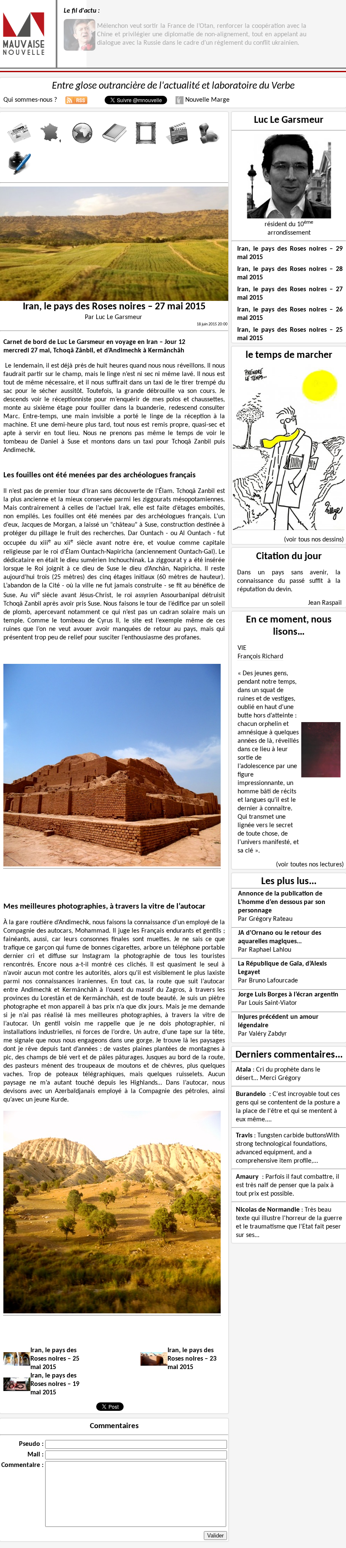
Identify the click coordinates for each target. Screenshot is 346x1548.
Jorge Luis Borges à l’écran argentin (288, 994)
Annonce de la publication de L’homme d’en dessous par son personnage (281, 902)
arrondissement (289, 233)
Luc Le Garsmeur (289, 120)
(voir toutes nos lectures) (310, 864)
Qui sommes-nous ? (30, 100)
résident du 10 (289, 224)
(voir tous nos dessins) (314, 539)
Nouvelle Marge (207, 100)
